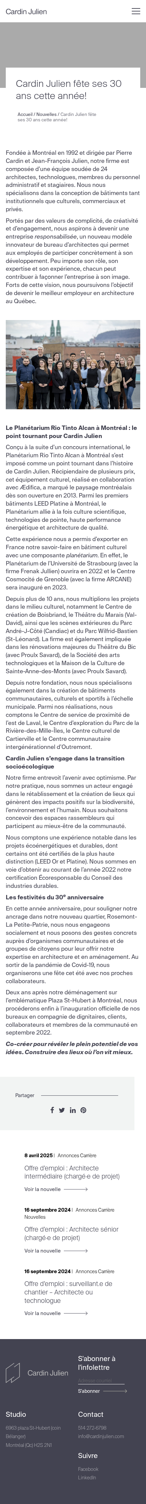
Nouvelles (46, 114)
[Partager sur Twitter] (62, 1110)
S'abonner (89, 1391)
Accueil (25, 114)
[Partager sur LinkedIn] (73, 1110)
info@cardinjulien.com (101, 1436)
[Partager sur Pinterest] (83, 1110)
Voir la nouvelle (43, 1189)
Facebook (88, 1469)
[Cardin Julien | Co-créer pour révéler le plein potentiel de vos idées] (26, 11)
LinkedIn (87, 1478)
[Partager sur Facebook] (52, 1110)
